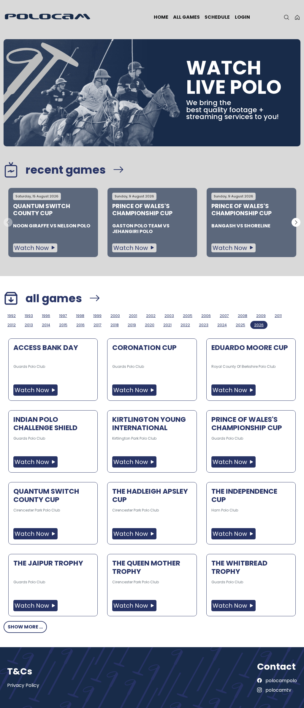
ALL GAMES (186, 17)
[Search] (286, 17)
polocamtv (277, 690)
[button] (296, 222)
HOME (161, 17)
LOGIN (242, 17)
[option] (53, 222)
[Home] (297, 17)
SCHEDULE (217, 17)
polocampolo (280, 680)
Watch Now (32, 248)
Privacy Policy (23, 685)
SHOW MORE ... (25, 626)
